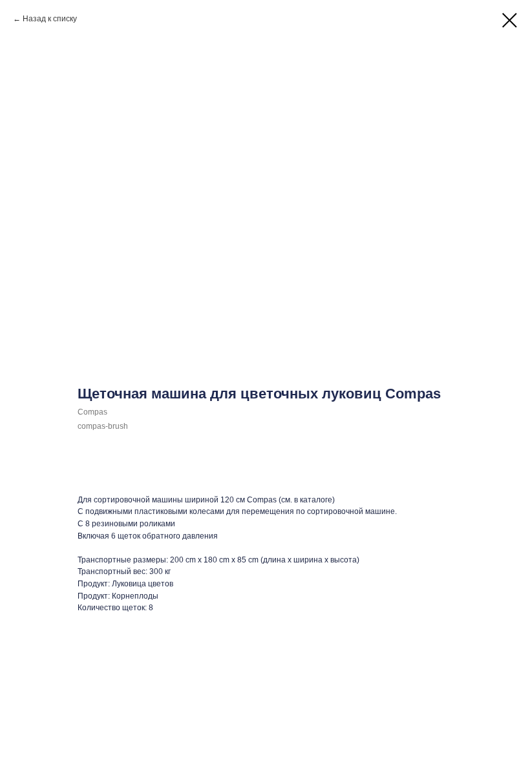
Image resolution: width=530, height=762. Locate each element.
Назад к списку (50, 18)
